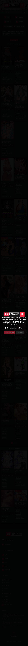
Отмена (20, 332)
